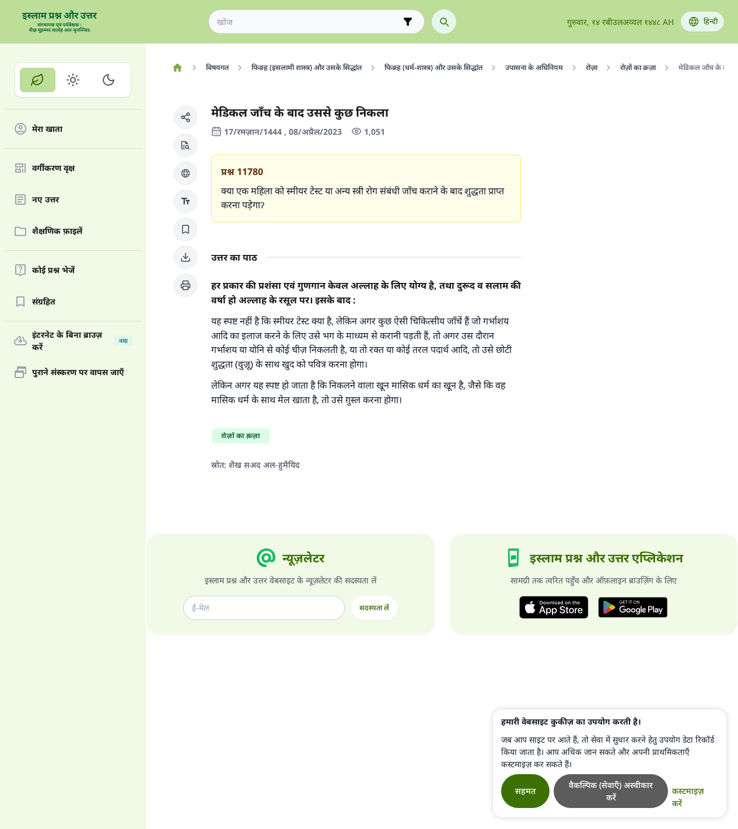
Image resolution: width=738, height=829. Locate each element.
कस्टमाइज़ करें (688, 797)
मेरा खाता (47, 129)
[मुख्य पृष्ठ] (177, 68)
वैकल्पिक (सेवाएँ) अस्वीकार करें (611, 791)
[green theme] (37, 80)
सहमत (525, 790)
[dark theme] (108, 80)
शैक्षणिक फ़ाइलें (57, 231)
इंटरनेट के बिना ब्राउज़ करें (80, 340)
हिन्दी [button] (711, 21)
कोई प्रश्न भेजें (53, 270)
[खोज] (444, 21)
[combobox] (308, 22)
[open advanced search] (408, 21)
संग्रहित (43, 301)
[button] (185, 117)
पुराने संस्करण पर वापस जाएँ (78, 372)
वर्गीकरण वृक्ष (53, 168)
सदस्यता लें (374, 608)
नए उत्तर (45, 199)
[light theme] (73, 80)
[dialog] (609, 763)
